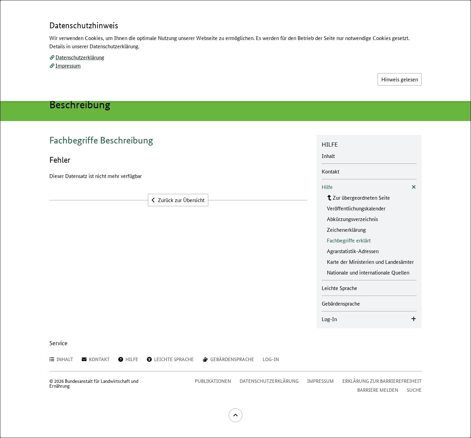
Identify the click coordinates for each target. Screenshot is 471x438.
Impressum (68, 65)
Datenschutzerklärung (80, 57)
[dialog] (235, 219)
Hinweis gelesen (399, 79)
